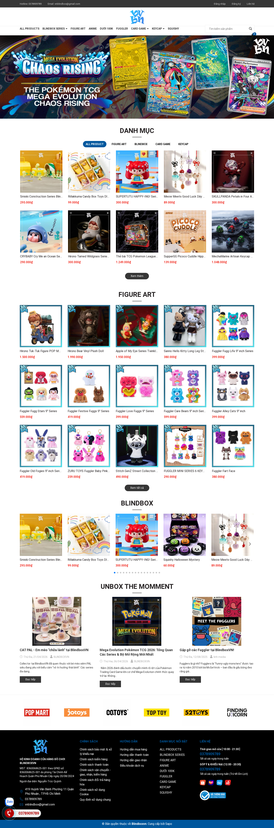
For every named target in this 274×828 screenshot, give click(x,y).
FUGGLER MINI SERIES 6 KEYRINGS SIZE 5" (185, 471)
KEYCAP (157, 28)
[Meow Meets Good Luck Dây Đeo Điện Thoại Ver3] (185, 171)
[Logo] (137, 16)
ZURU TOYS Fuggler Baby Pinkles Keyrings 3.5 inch (89, 471)
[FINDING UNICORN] (236, 712)
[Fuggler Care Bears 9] (185, 386)
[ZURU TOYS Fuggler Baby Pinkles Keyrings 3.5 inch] (89, 446)
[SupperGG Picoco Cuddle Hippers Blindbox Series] (185, 231)
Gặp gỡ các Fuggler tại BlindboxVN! (207, 650)
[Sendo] (228, 782)
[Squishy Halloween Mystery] (184, 535)
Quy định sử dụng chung (95, 799)
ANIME (93, 28)
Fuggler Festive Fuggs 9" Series (88, 411)
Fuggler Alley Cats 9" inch (228, 411)
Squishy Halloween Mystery (181, 559)
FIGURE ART (78, 28)
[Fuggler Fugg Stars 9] (41, 386)
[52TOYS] (196, 712)
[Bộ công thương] (213, 795)
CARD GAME (139, 28)
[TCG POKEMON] (137, 77)
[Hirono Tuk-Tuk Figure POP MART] (41, 326)
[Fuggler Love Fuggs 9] (137, 386)
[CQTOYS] (117, 712)
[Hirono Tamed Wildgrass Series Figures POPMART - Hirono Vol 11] (89, 231)
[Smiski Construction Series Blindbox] (41, 171)
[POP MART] (37, 712)
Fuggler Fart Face (223, 471)
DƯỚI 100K (106, 28)
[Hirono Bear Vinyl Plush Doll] (89, 326)
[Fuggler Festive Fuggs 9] (89, 386)
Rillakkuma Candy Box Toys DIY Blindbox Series (89, 196)
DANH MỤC (137, 131)
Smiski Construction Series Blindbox (41, 196)
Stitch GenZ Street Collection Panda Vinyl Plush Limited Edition (137, 471)
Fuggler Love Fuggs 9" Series (135, 411)
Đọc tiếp (30, 679)
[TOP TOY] (156, 712)
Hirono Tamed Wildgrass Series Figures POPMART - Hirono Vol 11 (89, 256)
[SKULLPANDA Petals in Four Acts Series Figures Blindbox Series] (233, 171)
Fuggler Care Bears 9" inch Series (185, 411)
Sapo (168, 824)
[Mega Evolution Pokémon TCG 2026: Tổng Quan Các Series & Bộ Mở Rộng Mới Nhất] (137, 621)
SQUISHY (173, 28)
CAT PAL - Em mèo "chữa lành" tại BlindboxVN (54, 650)
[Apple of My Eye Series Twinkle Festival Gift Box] (137, 326)
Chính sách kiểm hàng (94, 759)
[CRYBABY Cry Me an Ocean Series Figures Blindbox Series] (41, 231)
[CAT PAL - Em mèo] (57, 621)
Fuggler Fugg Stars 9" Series (38, 411)
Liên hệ (250, 3)
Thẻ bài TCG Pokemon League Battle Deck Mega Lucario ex (137, 256)
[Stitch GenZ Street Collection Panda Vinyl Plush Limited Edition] (137, 446)
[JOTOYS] (77, 712)
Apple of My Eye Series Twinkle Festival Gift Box (137, 351)
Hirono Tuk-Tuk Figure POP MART (41, 351)
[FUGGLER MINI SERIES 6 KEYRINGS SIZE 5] (185, 446)
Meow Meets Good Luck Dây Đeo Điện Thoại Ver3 (185, 196)
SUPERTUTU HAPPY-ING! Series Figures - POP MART (137, 196)
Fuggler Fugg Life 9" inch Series (232, 351)
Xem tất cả (137, 487)
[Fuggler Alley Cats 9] (233, 386)
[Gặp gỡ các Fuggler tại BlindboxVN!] (217, 621)
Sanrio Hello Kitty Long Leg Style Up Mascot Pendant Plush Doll (185, 351)
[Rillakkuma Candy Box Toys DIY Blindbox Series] (89, 171)
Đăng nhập (220, 3)
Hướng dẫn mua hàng (133, 749)
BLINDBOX (137, 503)
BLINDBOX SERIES (53, 28)
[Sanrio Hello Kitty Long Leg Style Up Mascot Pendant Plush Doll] (185, 326)
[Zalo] (9, 802)
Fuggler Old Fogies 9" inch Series (41, 471)
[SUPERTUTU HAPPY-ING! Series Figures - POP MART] (137, 171)
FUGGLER (122, 28)
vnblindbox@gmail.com (67, 3)
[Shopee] (203, 782)
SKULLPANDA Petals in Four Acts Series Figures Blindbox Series (233, 196)
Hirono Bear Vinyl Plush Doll (86, 351)
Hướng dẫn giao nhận (133, 760)
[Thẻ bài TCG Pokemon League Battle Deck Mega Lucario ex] (137, 231)
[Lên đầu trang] (267, 821)
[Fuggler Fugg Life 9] (233, 326)
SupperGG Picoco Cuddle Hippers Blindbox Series (185, 256)
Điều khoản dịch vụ (132, 765)
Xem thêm (137, 276)
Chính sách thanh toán (94, 764)
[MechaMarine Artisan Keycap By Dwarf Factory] (233, 231)
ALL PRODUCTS (29, 28)
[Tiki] (220, 782)
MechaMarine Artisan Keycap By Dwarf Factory (233, 256)
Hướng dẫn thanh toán (134, 755)
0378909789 (35, 3)
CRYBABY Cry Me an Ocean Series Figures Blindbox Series (41, 256)
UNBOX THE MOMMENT (137, 586)
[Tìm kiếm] (250, 29)
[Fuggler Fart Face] (233, 446)
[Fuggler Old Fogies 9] (41, 446)
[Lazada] (211, 782)
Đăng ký (236, 3)
